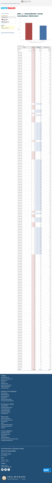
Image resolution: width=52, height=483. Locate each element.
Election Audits (4, 397)
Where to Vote (4, 380)
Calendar (3, 427)
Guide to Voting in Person (6, 385)
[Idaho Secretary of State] (26, 1)
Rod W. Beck (5, 19)
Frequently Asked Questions (7, 424)
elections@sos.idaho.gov (6, 466)
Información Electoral (5, 434)
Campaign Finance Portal (6, 407)
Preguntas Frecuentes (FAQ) (7, 440)
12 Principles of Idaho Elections (7, 400)
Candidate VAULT (4, 413)
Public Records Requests (6, 426)
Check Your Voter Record (6, 378)
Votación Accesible (5, 437)
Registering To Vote (5, 377)
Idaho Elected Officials (5, 411)
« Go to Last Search (5, 13)
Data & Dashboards (5, 396)
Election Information (5, 394)
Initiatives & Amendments (6, 399)
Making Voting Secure (5, 386)
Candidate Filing (4, 405)
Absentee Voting (4, 383)
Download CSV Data (5, 27)
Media (2, 423)
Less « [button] (30, 50)
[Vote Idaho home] (8, 8)
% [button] (23, 45)
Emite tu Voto (3, 435)
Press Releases (4, 421)
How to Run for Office (5, 410)
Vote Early (3, 381)
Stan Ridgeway (6, 21)
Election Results (4, 393)
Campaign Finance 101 (5, 408)
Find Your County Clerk (5, 418)
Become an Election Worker (7, 420)
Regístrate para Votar (5, 432)
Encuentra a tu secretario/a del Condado (9, 438)
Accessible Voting (4, 388)
